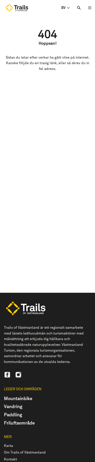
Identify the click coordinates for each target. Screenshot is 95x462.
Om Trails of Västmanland (25, 452)
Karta (8, 446)
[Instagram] (18, 374)
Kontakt (10, 459)
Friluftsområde (19, 423)
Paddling (13, 415)
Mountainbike (18, 398)
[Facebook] (7, 374)
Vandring (13, 406)
